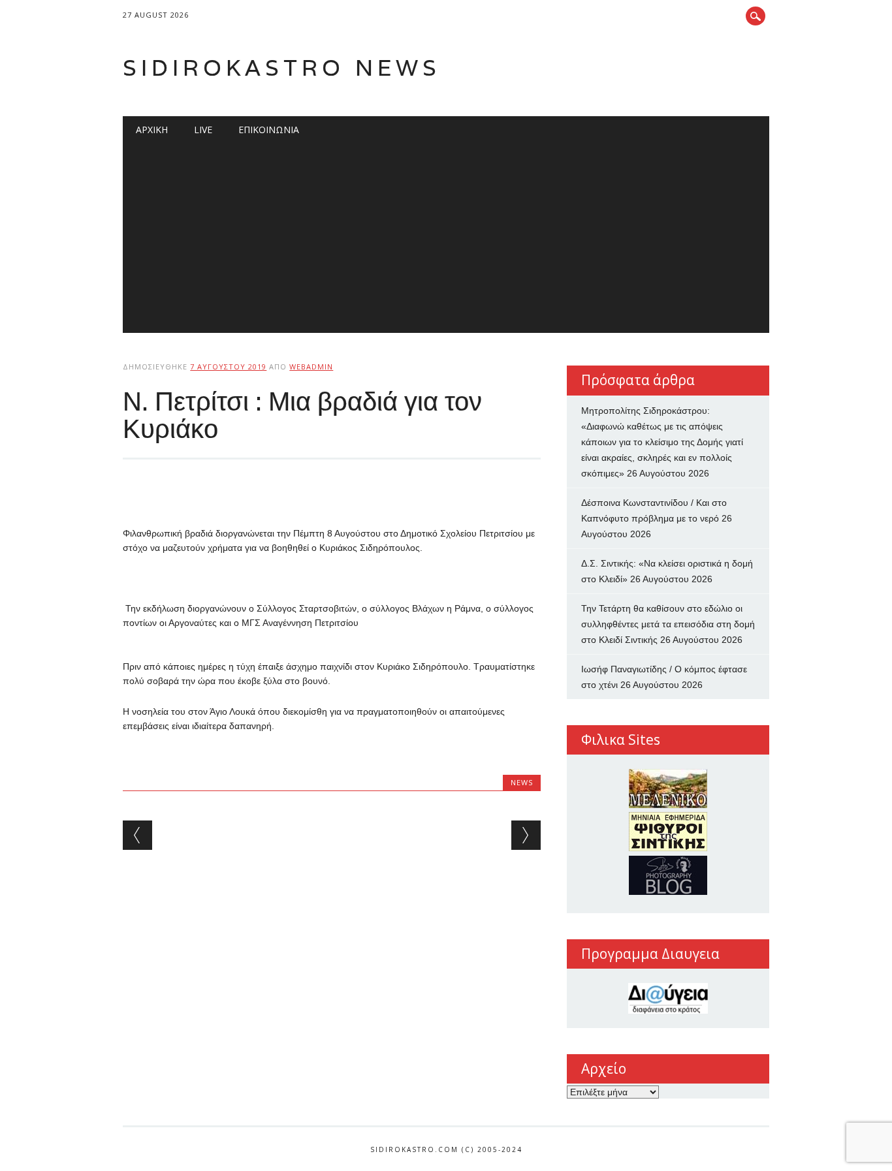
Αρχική (152, 129)
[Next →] (526, 835)
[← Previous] (137, 835)
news (522, 782)
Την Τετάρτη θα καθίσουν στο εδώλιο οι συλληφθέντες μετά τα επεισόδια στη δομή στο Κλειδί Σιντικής (668, 624)
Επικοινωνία (268, 129)
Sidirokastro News (282, 67)
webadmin (311, 366)
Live (203, 129)
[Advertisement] (446, 241)
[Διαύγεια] (668, 998)
